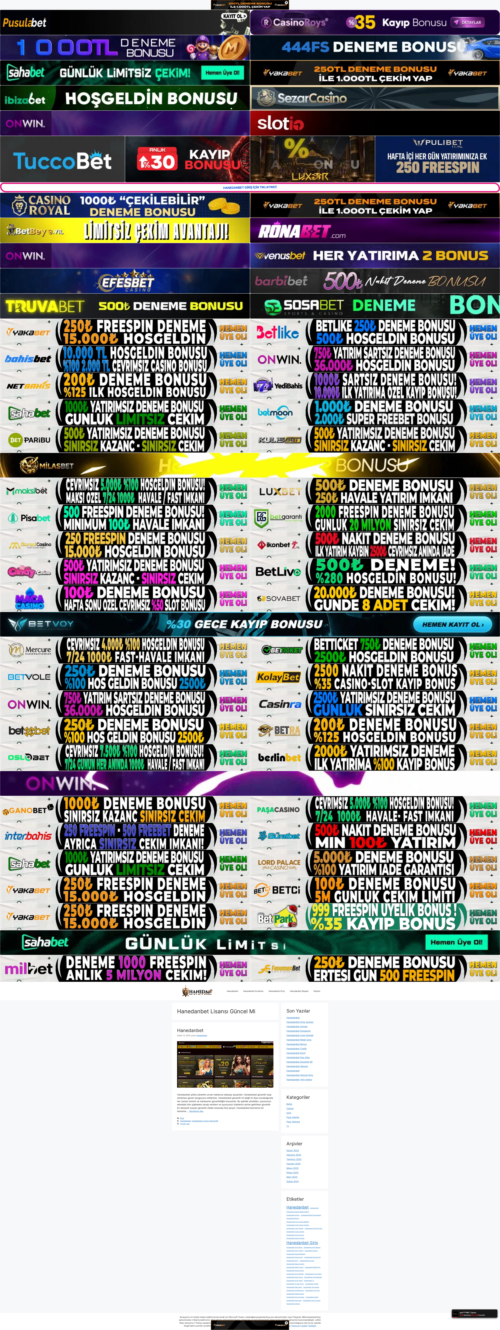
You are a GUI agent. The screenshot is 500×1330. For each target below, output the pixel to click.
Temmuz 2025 (293, 1159)
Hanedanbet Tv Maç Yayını (295, 1284)
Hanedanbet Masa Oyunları (295, 1264)
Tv (287, 1126)
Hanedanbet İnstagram (298, 1031)
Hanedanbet (232, 991)
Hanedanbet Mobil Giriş (298, 1040)
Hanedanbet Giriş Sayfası (299, 1022)
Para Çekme (292, 1117)
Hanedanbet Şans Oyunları (311, 1300)
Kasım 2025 (292, 1150)
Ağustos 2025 (293, 1155)
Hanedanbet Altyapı (296, 1026)
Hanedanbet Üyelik (296, 1048)
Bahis (289, 1104)
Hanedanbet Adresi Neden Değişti (297, 1212)
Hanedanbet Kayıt (295, 1053)
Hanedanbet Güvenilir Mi (299, 1062)
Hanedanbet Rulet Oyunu (294, 1277)
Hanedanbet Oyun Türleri (313, 1274)
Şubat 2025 (292, 1181)
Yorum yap (185, 1124)
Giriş (182, 1118)
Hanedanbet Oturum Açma (295, 1270)
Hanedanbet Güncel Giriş (299, 1075)
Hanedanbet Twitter (311, 1284)
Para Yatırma (293, 1121)
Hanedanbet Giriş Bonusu (312, 1247)
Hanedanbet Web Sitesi (294, 1287)
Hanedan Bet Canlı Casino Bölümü (297, 1222)
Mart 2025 (291, 1177)
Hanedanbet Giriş (277, 991)
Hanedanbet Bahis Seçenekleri (311, 1215)
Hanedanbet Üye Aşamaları (295, 1297)
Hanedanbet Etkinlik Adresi (295, 1238)
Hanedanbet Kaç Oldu (298, 1057)
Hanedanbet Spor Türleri (294, 1280)
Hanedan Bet (314, 1208)
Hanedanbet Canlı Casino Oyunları (297, 1225)
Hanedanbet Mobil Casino (295, 1267)
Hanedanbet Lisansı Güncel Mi (205, 1121)
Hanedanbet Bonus (296, 1044)
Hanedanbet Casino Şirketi (295, 1232)
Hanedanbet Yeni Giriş (312, 1290)
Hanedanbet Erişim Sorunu (295, 1235)
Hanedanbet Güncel (311, 1251)
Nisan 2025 (292, 1172)
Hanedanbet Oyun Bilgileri (295, 1274)
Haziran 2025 (293, 1163)
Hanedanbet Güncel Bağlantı (295, 1254)
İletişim (317, 991)
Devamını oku (196, 1111)
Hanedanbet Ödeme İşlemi (295, 1294)
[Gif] (250, 465)
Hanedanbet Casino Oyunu (313, 1228)
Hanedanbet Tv (309, 1280)
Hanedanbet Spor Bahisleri (313, 1277)
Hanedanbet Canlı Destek (299, 1035)
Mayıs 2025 (292, 1168)
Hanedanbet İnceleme (253, 991)
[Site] (125, 332)
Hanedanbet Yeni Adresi (299, 1079)
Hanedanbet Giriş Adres (294, 1247)
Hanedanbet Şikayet (299, 991)
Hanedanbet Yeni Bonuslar (295, 1290)
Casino (290, 1108)
